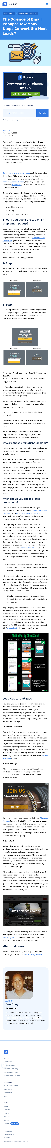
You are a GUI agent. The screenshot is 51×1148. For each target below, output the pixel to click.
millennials (16, 185)
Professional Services (12, 1076)
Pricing (6, 1113)
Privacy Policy (8, 1131)
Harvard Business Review (13, 182)
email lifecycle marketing (27, 513)
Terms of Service (9, 1134)
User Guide (8, 1089)
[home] (9, 4)
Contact (7, 1109)
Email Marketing (9, 1062)
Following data (9, 937)
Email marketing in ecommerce (16, 173)
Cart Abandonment (11, 1072)
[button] (47, 4)
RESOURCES (8, 13)
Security (7, 1138)
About (6, 1106)
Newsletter (8, 1093)
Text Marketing (9, 1065)
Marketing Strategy (27, 13)
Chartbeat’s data (27, 548)
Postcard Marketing (11, 1069)
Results (6, 1120)
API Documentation (11, 1086)
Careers (11, 1123)
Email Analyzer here (33, 954)
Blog (5, 1096)
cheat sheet (12, 628)
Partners (7, 1116)
